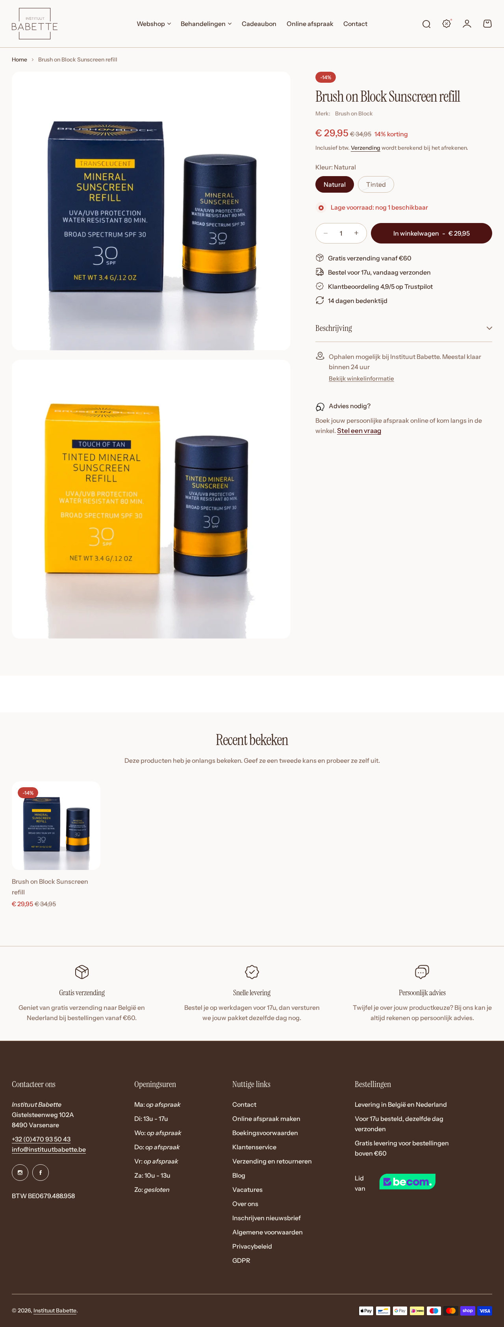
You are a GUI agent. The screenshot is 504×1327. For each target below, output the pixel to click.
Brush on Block (354, 113)
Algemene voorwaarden (267, 1232)
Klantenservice (254, 1147)
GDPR (241, 1260)
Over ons (245, 1204)
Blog (238, 1175)
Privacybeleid (252, 1246)
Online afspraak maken (266, 1119)
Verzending (365, 147)
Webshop (151, 24)
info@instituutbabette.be (49, 1149)
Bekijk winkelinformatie (361, 378)
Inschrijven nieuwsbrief (266, 1218)
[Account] (467, 23)
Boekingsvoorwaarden (265, 1133)
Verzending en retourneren (272, 1161)
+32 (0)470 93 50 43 (41, 1139)
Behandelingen (203, 24)
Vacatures (247, 1189)
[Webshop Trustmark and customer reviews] (421, 1183)
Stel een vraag (359, 430)
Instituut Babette (54, 1310)
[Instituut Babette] (34, 23)
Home (19, 59)
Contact (244, 1104)
